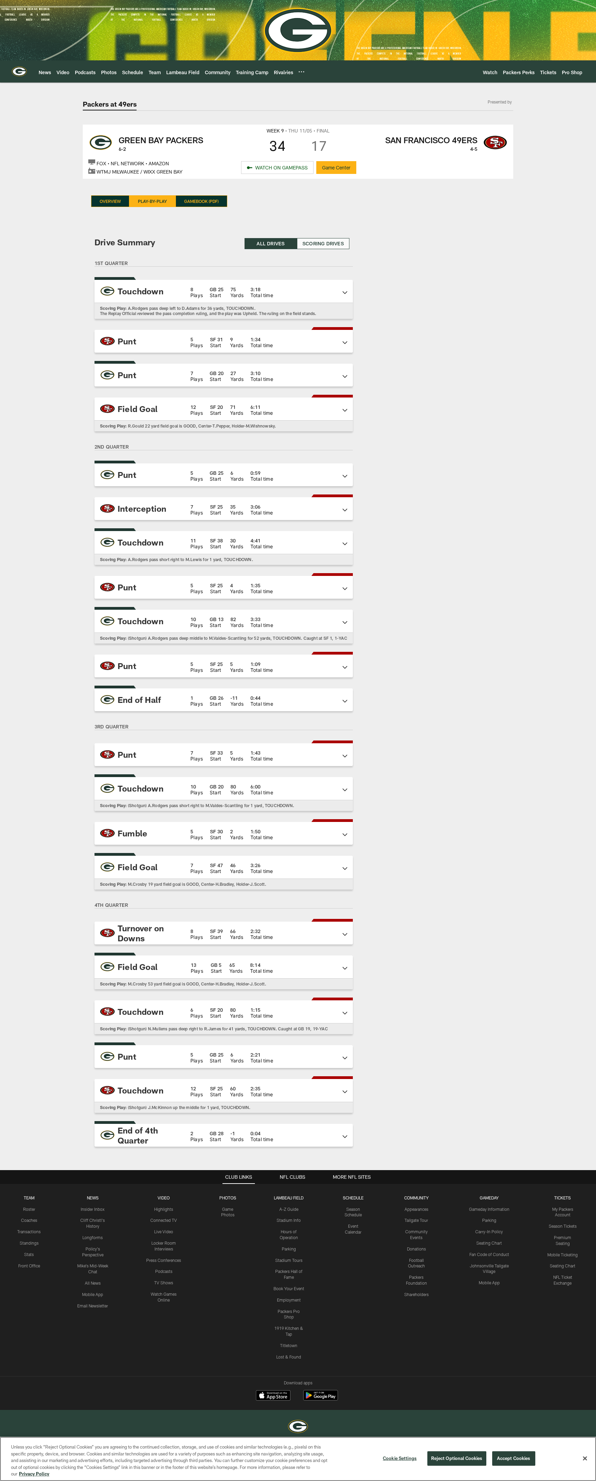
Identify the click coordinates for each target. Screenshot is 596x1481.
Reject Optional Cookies (457, 1458)
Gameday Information (489, 1209)
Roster (29, 1209)
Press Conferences (163, 1260)
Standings (29, 1242)
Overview (110, 201)
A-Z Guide (288, 1209)
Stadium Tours (288, 1260)
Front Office (29, 1265)
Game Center (336, 167)
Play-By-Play (152, 201)
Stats (29, 1254)
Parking (289, 1248)
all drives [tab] (271, 243)
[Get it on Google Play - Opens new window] (321, 1398)
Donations (416, 1248)
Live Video (163, 1231)
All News (93, 1283)
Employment (289, 1299)
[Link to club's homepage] (19, 71)
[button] (224, 291)
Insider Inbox (93, 1209)
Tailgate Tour (416, 1220)
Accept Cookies (513, 1458)
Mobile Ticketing (562, 1254)
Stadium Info (289, 1220)
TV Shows (163, 1282)
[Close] (585, 1458)
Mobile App (92, 1294)
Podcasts (163, 1271)
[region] (298, 1459)
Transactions (29, 1231)
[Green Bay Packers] (298, 1427)
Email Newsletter (92, 1305)
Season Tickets (563, 1226)
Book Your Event (289, 1288)
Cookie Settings (400, 1458)
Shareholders (416, 1294)
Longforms (92, 1237)
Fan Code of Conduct (489, 1254)
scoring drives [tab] (323, 243)
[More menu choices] (301, 72)
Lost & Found (288, 1356)
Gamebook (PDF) (201, 201)
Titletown (288, 1345)
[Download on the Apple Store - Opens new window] (273, 1396)
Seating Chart (489, 1242)
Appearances (416, 1209)
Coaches (29, 1220)
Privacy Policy (34, 1474)
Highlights (163, 1209)
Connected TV (163, 1220)
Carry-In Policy (489, 1231)
